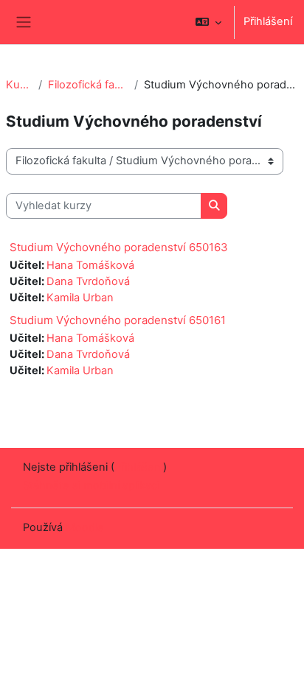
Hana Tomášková (90, 265)
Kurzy (19, 84)
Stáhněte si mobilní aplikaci (91, 485)
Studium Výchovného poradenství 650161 (118, 320)
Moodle (85, 527)
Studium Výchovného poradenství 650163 (119, 247)
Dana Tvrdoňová (88, 281)
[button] (208, 22)
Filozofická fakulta (88, 84)
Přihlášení (267, 21)
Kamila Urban (80, 297)
